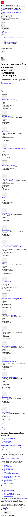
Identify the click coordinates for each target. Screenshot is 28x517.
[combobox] (8, 48)
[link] (3, 26)
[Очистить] (3, 52)
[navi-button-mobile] (2, 34)
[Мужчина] (4, 129)
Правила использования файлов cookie (11, 12)
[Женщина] (4, 96)
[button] (2, 29)
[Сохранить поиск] (2, 58)
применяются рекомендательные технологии (14, 499)
